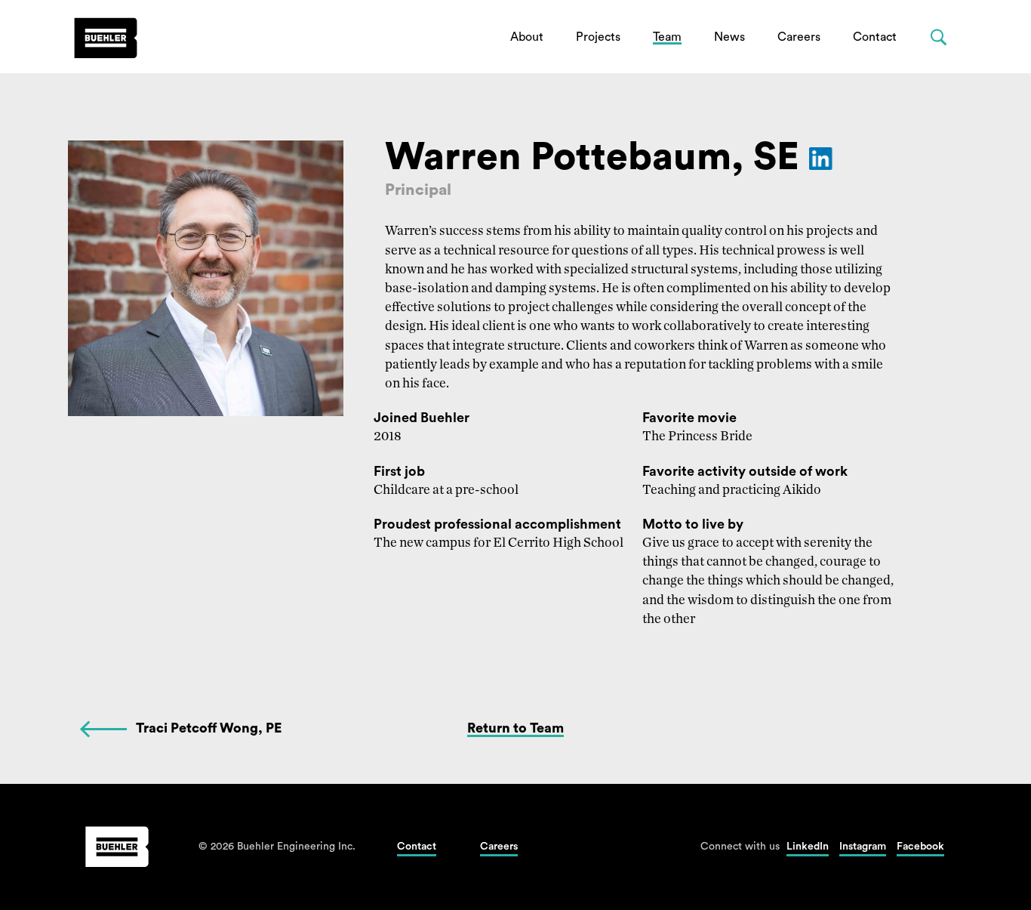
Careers (798, 37)
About (526, 37)
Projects (598, 37)
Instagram (862, 846)
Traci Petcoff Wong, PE (209, 728)
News (729, 37)
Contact (875, 37)
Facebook (920, 846)
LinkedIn (807, 846)
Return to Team (515, 728)
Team (667, 37)
